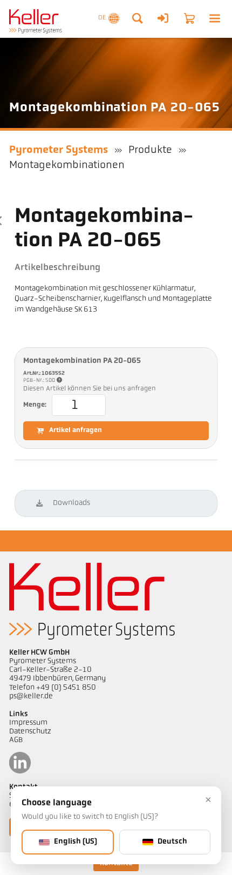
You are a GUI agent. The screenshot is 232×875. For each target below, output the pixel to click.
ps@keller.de (31, 696)
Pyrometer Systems (58, 150)
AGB (16, 740)
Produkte (150, 150)
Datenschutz (30, 732)
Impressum (28, 723)
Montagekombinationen (67, 165)
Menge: (34, 405)
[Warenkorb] (189, 18)
